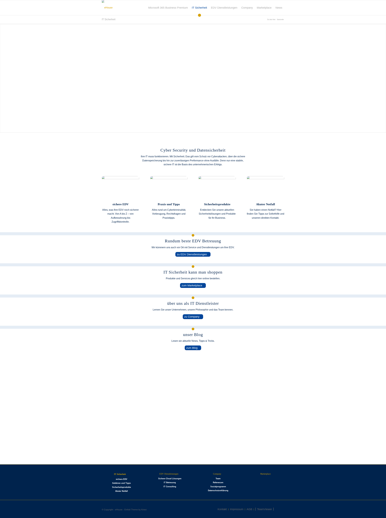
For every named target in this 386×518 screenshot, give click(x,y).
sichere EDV (121, 479)
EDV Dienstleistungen (168, 474)
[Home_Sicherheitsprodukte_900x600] (217, 188)
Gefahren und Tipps (121, 483)
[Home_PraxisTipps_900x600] (169, 188)
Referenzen (218, 482)
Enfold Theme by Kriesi (135, 509)
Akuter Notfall (121, 491)
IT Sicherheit (108, 19)
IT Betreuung (170, 482)
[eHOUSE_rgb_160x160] (107, 7)
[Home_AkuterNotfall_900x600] (265, 188)
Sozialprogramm (218, 486)
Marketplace (265, 474)
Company (217, 474)
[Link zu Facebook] (280, 509)
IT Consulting (169, 486)
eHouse (118, 509)
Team (218, 478)
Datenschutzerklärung (218, 490)
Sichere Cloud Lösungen (169, 478)
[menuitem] (168, 7)
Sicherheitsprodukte (121, 487)
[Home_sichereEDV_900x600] (120, 188)
